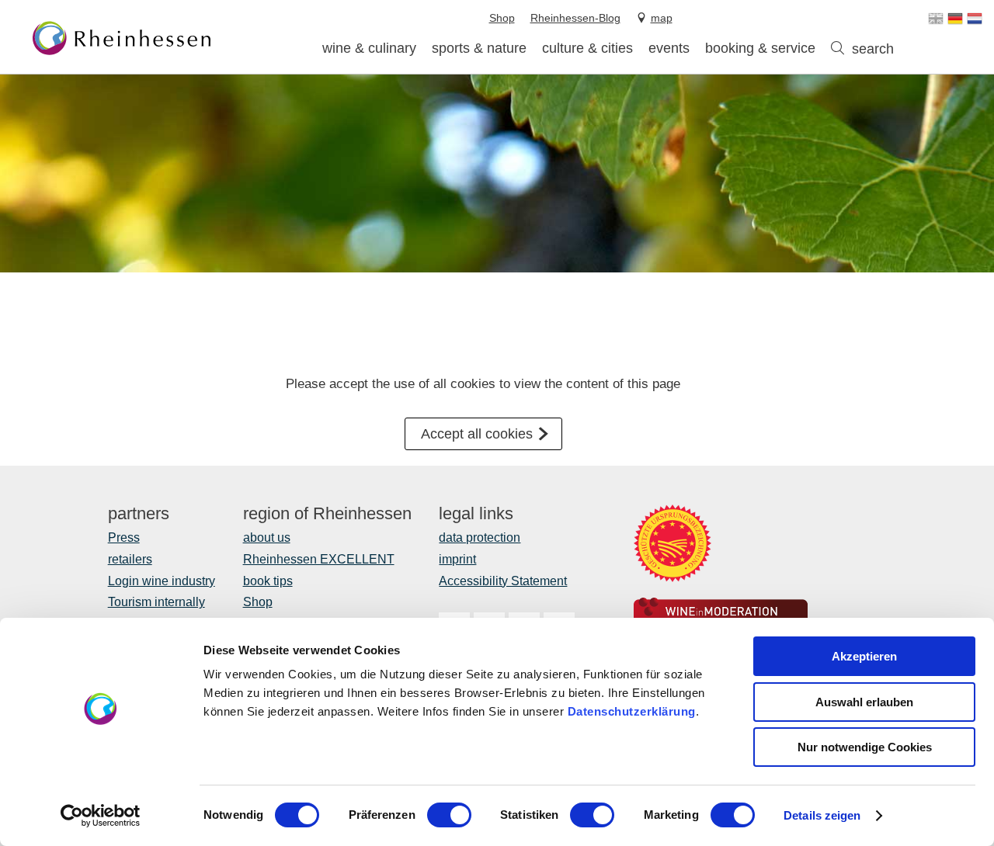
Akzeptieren (864, 656)
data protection (479, 537)
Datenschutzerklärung (632, 711)
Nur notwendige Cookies (865, 747)
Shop (258, 601)
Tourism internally (156, 601)
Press (124, 537)
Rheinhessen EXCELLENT (318, 559)
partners (138, 513)
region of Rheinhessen (327, 513)
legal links (476, 513)
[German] (955, 18)
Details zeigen (822, 815)
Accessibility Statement (503, 581)
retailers (130, 559)
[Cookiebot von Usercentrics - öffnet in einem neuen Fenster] (101, 815)
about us (266, 537)
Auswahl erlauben (864, 702)
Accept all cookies (477, 434)
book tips (268, 581)
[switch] (449, 815)
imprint (457, 559)
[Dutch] (974, 18)
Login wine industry (161, 581)
